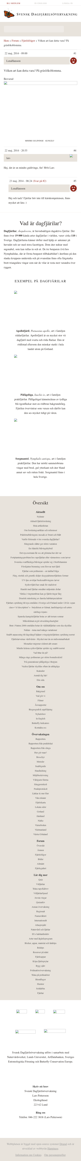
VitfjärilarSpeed (41, 893)
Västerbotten (40, 825)
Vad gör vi (40, 695)
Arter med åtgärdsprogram (40, 938)
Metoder (40, 761)
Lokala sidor (40, 806)
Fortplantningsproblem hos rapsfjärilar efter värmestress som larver (40, 557)
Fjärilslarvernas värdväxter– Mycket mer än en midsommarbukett (40, 639)
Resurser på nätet (40, 952)
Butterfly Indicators (40, 722)
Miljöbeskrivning (40, 775)
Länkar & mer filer (40, 793)
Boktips (40, 947)
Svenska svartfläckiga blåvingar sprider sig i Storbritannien (40, 561)
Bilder (40, 859)
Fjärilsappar (40, 956)
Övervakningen (40, 734)
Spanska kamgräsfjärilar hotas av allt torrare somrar (40, 616)
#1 (75, 53)
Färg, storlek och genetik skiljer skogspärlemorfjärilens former (40, 575)
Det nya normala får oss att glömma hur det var (40, 552)
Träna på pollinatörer (40, 974)
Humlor (40, 983)
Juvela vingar (41, 897)
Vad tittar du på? (40, 652)
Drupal (63, 1144)
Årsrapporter (40, 704)
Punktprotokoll (40, 788)
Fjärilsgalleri (40, 868)
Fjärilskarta (41, 802)
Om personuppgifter (55, 1155)
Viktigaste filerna (40, 779)
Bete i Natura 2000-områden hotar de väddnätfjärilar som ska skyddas (40, 625)
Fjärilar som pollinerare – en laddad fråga (40, 570)
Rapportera (40, 738)
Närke (40, 820)
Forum (15, 40)
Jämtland (40, 815)
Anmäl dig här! (40, 675)
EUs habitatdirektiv (40, 933)
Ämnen (40, 850)
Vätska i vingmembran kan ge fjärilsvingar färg (40, 593)
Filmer (41, 700)
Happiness (52, 1148)
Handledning (40, 770)
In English (40, 3)
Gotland (40, 811)
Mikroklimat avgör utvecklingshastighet (40, 620)
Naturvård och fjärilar (40, 929)
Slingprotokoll (40, 784)
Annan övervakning (40, 906)
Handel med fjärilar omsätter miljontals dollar (41, 589)
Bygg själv (40, 965)
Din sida (40, 679)
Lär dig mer (40, 875)
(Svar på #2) (39, 181)
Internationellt (40, 920)
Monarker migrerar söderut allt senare (40, 643)
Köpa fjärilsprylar (40, 961)
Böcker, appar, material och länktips (41, 943)
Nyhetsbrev (40, 713)
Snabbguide (40, 766)
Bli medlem (13, 3)
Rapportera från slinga (40, 747)
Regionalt (40, 911)
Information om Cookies (28, 1155)
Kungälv (49, 140)
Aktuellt (40, 512)
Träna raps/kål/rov (41, 888)
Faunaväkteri (40, 915)
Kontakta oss (40, 727)
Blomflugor (40, 979)
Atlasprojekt (40, 924)
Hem (6, 40)
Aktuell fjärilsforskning (40, 521)
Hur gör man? (40, 752)
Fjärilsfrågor (28, 40)
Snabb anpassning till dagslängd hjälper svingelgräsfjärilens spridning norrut (40, 634)
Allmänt (40, 863)
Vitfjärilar (40, 884)
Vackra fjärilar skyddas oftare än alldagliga (41, 666)
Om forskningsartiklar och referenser (40, 530)
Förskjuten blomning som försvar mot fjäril (40, 566)
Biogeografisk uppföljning (40, 709)
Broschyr (40, 756)
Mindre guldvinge (34, 140)
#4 (75, 150)
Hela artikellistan (40, 525)
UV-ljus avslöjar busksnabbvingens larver (40, 580)
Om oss (40, 687)
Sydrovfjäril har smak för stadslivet (40, 584)
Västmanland (40, 829)
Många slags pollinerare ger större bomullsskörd (40, 657)
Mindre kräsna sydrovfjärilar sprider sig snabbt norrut (41, 648)
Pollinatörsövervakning (40, 970)
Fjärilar (40, 992)
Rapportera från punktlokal (41, 743)
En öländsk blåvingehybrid (41, 548)
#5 (75, 181)
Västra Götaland (40, 834)
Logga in (67, 3)
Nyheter (40, 516)
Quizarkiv (40, 902)
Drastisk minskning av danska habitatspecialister (40, 598)
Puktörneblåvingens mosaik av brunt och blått (40, 534)
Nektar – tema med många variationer (40, 629)
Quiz (40, 879)
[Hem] (40, 13)
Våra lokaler (40, 797)
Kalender (41, 670)
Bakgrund (40, 691)
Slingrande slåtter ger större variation (40, 543)
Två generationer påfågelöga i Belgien (40, 661)
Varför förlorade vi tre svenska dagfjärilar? (41, 539)
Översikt (40, 845)
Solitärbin (40, 988)
